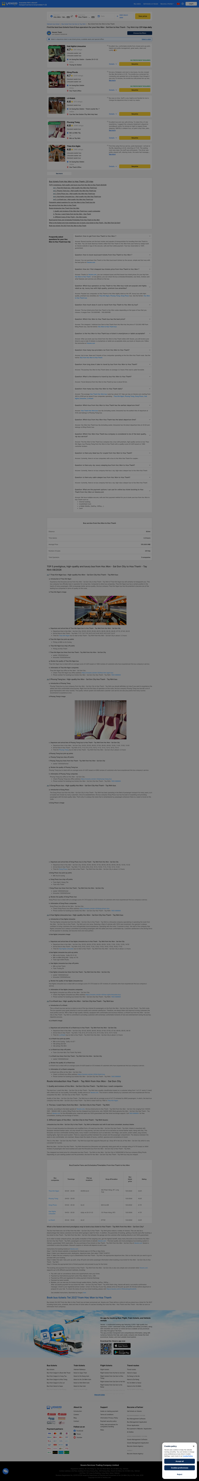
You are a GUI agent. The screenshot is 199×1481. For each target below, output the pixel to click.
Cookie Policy (188, 1456)
